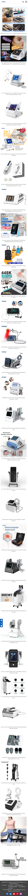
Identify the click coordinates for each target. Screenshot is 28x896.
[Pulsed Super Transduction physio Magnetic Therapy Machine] (14, 505)
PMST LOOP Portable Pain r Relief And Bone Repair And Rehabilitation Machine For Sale (13, 844)
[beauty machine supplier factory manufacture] (7, 2)
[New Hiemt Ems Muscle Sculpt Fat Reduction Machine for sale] (14, 771)
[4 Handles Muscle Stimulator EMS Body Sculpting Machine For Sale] (14, 597)
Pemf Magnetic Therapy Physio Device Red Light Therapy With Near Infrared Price (13, 347)
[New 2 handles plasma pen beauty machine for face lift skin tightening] (14, 140)
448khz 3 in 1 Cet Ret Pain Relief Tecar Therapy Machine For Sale (13, 297)
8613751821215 (8, 889)
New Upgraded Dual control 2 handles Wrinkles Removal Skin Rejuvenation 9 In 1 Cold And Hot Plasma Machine (13, 63)
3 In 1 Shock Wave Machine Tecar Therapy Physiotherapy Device (13, 490)
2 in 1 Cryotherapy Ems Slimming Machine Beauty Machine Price (13, 697)
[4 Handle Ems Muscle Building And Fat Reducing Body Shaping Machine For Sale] (14, 743)
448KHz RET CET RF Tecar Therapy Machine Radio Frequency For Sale (13, 398)
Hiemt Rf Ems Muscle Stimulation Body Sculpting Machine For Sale (13, 581)
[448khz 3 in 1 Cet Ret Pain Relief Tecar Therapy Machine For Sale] (14, 282)
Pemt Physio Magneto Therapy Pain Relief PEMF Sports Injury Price (13, 266)
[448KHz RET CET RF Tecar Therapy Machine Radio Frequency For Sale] (14, 386)
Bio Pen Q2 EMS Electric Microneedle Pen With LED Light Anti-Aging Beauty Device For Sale (13, 185)
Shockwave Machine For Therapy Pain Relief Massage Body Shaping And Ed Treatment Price (13, 210)
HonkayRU (10, 888)
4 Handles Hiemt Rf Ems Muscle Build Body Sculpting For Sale (13, 429)
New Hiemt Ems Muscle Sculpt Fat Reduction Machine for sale (13, 783)
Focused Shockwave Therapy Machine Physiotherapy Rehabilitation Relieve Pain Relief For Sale (13, 241)
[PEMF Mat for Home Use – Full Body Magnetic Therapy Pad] (14, 19)
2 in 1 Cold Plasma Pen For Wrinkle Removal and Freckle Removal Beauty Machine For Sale (13, 94)
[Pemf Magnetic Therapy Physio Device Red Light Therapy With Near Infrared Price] (14, 335)
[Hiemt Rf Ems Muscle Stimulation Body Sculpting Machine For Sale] (14, 566)
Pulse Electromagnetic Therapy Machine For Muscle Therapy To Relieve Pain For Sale (13, 814)
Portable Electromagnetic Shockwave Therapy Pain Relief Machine (13, 550)
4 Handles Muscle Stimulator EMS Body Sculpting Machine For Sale (13, 611)
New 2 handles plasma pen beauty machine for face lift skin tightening (13, 154)
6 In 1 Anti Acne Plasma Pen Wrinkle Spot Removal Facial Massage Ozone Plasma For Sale (13, 124)
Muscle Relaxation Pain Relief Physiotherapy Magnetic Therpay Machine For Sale (13, 373)
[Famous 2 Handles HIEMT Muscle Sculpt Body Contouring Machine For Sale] (14, 657)
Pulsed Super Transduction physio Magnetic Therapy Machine (13, 520)
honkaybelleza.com (19, 885)
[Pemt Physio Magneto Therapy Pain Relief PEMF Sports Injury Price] (14, 254)
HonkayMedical (22, 886)
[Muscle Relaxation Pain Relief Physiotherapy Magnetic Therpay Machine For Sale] (14, 360)
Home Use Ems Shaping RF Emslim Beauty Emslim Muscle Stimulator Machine (13, 727)
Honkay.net (10, 885)
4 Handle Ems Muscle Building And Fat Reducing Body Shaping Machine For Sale (13, 758)
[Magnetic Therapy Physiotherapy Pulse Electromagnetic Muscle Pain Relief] (14, 860)
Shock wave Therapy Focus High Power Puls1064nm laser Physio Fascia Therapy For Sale (13, 322)
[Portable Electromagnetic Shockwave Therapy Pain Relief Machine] (14, 536)
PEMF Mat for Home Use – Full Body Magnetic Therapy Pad (14, 33)
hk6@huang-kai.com (20, 889)
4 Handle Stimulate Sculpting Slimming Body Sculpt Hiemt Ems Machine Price (13, 642)
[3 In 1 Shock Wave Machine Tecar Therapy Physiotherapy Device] (14, 475)
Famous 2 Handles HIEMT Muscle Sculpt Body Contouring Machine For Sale (13, 672)
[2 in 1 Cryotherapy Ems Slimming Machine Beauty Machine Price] (14, 685)
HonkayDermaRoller (12, 886)
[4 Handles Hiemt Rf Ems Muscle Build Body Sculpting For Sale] (14, 414)
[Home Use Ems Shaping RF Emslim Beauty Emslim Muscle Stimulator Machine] (14, 713)
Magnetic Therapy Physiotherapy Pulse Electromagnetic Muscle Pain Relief (14, 875)
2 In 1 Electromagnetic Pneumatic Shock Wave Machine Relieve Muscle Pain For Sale (14, 459)
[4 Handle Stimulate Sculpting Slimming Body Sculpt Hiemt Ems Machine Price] (14, 627)
